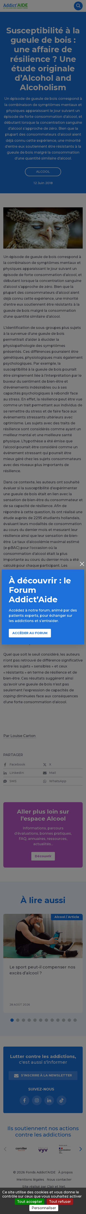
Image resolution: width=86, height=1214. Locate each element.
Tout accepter (29, 1202)
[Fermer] (82, 564)
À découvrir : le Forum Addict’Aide (40, 590)
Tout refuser (60, 1202)
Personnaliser (44, 1208)
